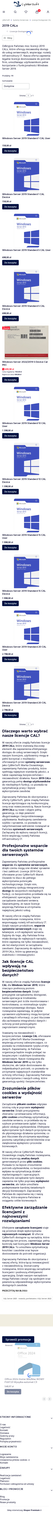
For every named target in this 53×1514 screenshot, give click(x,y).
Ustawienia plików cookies (14, 1459)
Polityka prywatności (10, 1441)
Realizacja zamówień (10, 1475)
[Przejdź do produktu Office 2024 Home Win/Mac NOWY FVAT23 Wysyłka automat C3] (28, 1360)
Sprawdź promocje (18, 1339)
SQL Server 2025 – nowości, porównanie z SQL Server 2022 (27, 1298)
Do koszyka (10, 150)
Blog (2, 1496)
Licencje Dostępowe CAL (41, 20)
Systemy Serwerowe (21, 20)
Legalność (5, 1427)
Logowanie (5, 1454)
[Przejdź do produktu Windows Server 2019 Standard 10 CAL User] (26, 404)
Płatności (4, 1481)
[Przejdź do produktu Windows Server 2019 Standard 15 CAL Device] (26, 571)
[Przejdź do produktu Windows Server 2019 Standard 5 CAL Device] (26, 286)
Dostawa (4, 1433)
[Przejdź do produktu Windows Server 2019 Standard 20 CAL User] (26, 627)
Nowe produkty (8, 1502)
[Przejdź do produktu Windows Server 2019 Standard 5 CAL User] (26, 230)
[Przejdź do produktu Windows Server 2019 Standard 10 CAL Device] (26, 459)
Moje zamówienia (9, 1457)
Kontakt (4, 1430)
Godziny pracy (7, 1435)
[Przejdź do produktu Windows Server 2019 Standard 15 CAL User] (26, 515)
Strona (22, 95)
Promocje (5, 1499)
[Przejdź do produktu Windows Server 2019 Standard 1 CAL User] (26, 119)
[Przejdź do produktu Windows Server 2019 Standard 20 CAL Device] (26, 683)
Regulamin (5, 1438)
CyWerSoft (5, 20)
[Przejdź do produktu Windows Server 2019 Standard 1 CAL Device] (26, 175)
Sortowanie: (7, 81)
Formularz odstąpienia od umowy (17, 1483)
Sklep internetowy (23, 1510)
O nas (3, 1424)
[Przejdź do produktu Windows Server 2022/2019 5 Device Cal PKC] (26, 342)
